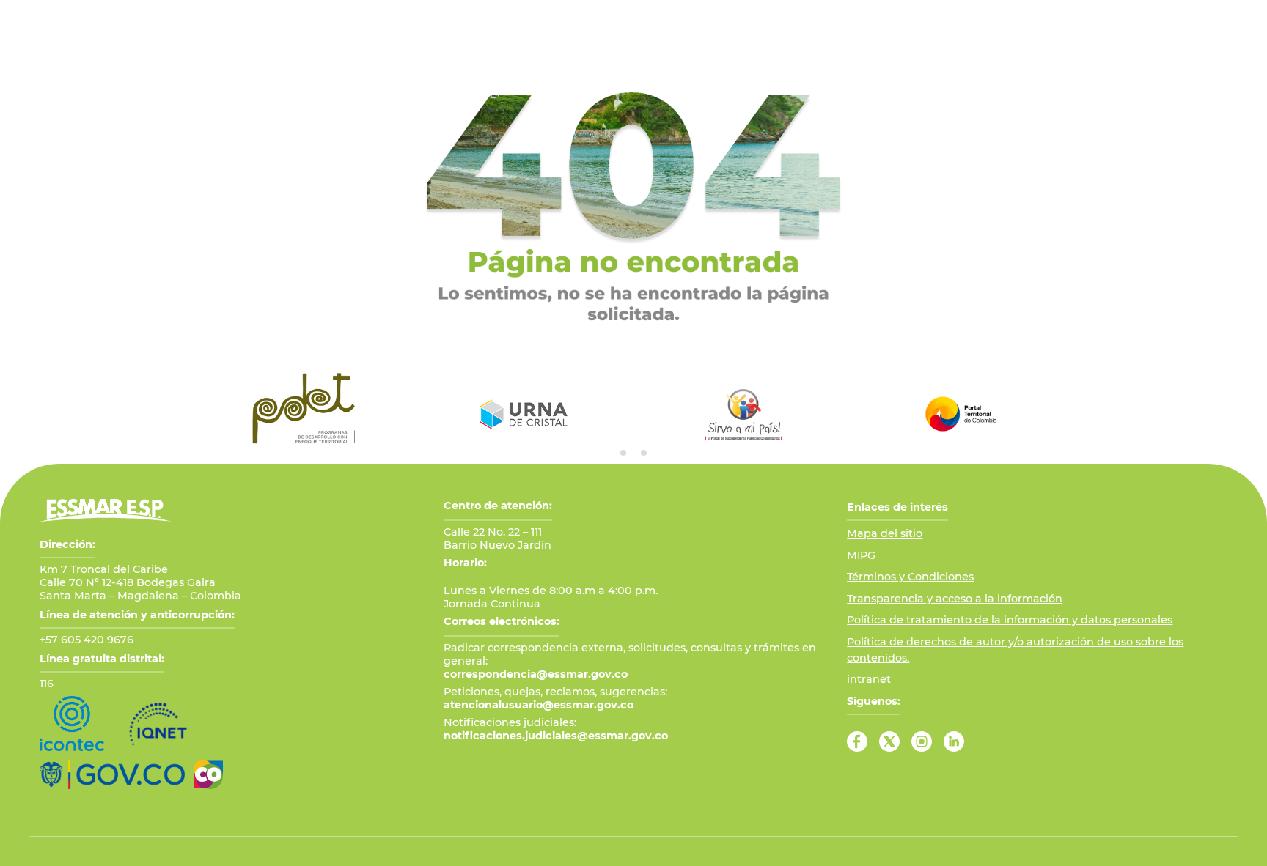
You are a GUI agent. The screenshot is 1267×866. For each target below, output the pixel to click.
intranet (869, 679)
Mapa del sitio (884, 533)
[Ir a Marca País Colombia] (208, 774)
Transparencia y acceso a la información (954, 598)
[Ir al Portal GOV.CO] (112, 774)
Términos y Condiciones (910, 576)
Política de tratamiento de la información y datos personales (1009, 619)
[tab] (623, 453)
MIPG (861, 555)
